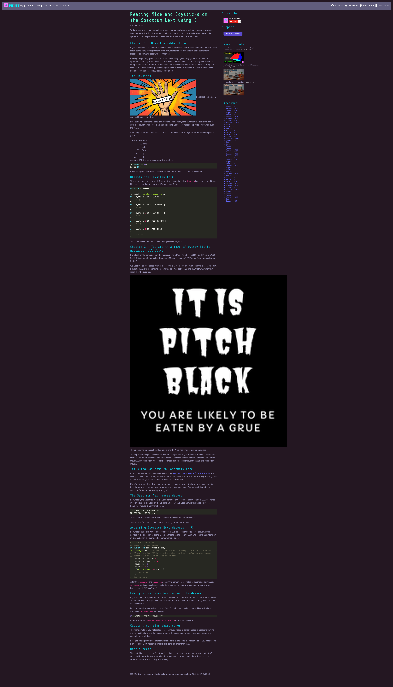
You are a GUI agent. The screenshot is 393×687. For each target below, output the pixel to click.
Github (338, 5)
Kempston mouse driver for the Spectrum (191, 473)
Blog (39, 5)
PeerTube (383, 5)
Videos (47, 5)
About (31, 5)
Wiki (55, 5)
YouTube (352, 5)
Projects (65, 5)
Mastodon (368, 5)
